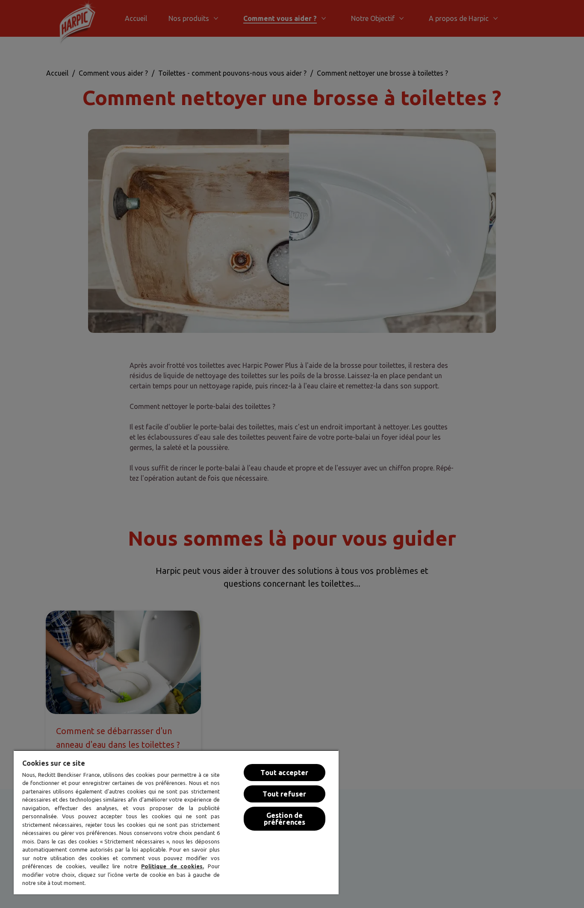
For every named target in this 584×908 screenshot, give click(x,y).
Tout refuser (284, 794)
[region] (176, 822)
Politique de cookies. (172, 866)
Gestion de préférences (285, 818)
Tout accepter (284, 772)
